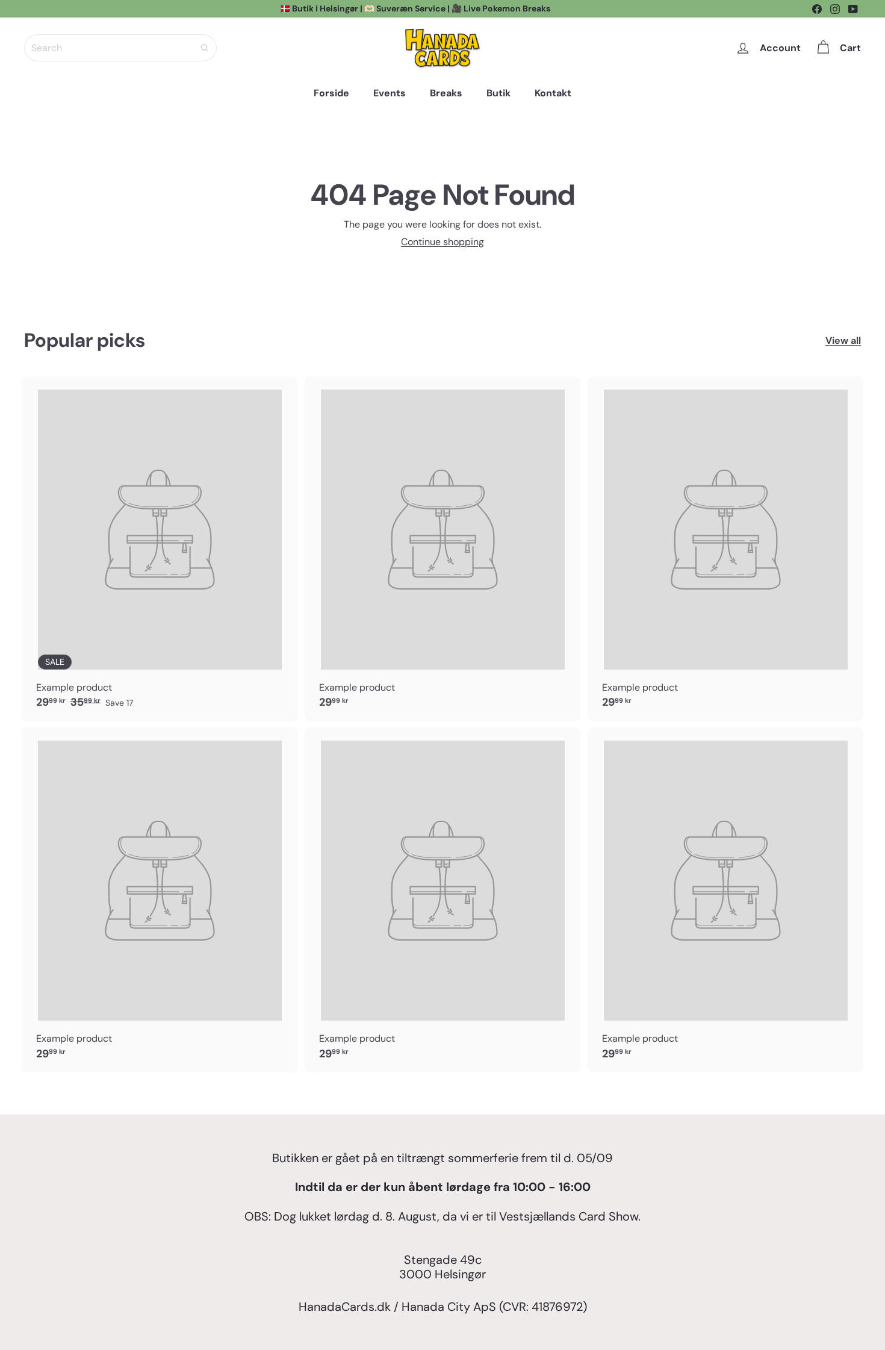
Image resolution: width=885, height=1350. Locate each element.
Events (389, 93)
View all (843, 340)
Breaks (446, 93)
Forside (331, 93)
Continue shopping (442, 241)
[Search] (205, 47)
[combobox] (120, 47)
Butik (498, 93)
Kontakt (553, 93)
